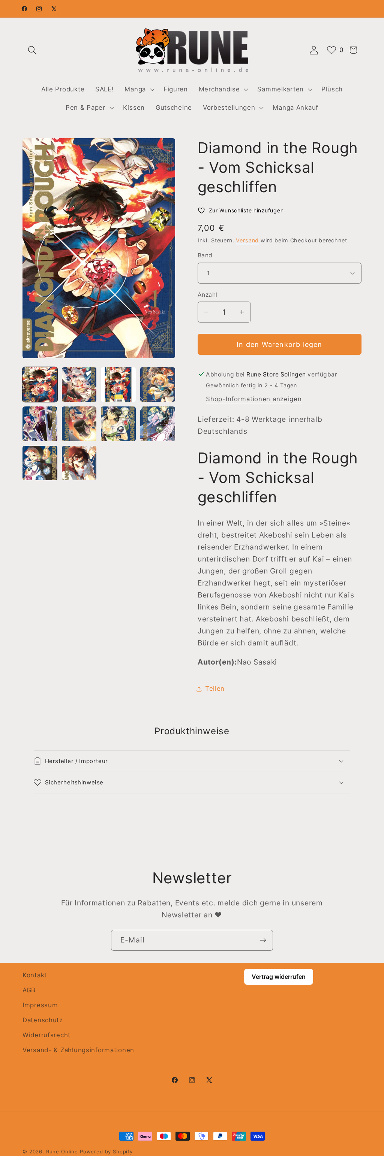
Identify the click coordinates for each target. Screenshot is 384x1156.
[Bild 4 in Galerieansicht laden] (157, 384)
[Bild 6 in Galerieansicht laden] (79, 423)
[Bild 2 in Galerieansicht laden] (79, 384)
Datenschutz (42, 1020)
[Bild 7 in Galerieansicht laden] (118, 423)
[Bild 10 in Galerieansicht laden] (79, 463)
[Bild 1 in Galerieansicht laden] (39, 384)
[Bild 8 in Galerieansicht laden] (157, 423)
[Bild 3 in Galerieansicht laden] (118, 384)
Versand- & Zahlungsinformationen (78, 1050)
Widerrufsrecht (46, 1035)
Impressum (40, 1005)
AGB (29, 990)
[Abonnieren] (263, 940)
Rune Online (62, 1152)
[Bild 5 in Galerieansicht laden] (39, 423)
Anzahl (208, 294)
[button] (32, 50)
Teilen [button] (215, 688)
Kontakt (34, 975)
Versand (247, 240)
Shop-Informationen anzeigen (254, 399)
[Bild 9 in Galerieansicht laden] (39, 463)
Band (205, 255)
